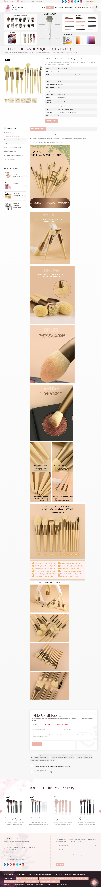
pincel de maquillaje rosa (32, 881)
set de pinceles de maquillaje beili (40, 757)
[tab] (38, 129)
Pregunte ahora (51, 120)
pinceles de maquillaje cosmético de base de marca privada (18, 174)
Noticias (92, 7)
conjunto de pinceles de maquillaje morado (42, 760)
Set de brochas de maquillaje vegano (36, 52)
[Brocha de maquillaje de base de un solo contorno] (8, 196)
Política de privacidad (79, 874)
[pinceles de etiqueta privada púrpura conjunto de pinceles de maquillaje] (62, 805)
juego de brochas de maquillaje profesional (26, 878)
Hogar (43, 7)
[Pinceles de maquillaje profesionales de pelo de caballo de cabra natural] (8, 206)
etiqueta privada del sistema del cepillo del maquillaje (53, 755)
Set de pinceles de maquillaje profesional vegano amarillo (53, 724)
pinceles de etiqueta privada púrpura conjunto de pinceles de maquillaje (62, 819)
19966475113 (12, 1)
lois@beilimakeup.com (36, 1)
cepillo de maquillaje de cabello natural (14, 881)
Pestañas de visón (9, 132)
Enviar (59, 864)
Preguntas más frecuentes (81, 7)
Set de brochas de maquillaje (17, 52)
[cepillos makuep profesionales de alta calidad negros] (38, 805)
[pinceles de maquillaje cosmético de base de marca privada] (8, 175)
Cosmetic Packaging (9, 159)
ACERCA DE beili (21, 874)
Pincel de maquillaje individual (12, 147)
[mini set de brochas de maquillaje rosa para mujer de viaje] (14, 805)
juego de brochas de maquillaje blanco (63, 878)
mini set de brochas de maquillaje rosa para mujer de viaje (14, 819)
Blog (60, 874)
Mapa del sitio (67, 874)
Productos (50, 7)
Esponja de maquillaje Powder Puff (13, 155)
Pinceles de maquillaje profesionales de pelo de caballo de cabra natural (18, 205)
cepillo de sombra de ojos (45, 878)
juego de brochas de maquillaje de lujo (49, 881)
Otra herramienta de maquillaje (13, 163)
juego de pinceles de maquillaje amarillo (80, 755)
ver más (13, 825)
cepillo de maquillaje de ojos (84, 757)
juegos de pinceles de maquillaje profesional (62, 757)
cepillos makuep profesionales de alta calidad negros (38, 819)
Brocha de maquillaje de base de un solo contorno (18, 195)
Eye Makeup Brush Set (10, 151)
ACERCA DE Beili (59, 7)
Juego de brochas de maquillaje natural (14, 143)
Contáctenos (68, 7)
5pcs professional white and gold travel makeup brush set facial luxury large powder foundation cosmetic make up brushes (86, 819)
